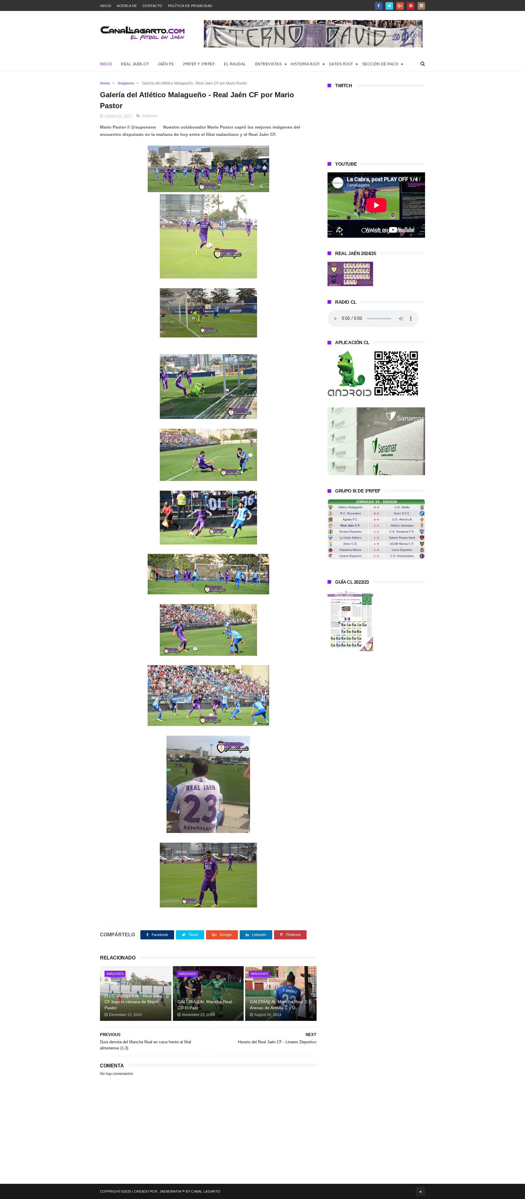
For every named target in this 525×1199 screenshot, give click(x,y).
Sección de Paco (380, 64)
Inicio (105, 6)
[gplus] (400, 6)
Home (105, 83)
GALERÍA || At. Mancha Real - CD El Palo (206, 1004)
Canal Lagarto (205, 1191)
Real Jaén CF (135, 64)
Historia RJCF (305, 64)
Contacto (152, 6)
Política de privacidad (190, 6)
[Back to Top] (420, 1191)
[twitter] (389, 6)
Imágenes (126, 83)
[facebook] (379, 6)
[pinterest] (410, 6)
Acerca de (127, 6)
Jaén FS (166, 64)
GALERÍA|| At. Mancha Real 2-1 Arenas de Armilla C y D (280, 1004)
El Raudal (235, 64)
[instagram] (421, 6)
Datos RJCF (341, 64)
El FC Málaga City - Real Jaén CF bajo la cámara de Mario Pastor (134, 1001)
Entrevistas (268, 64)
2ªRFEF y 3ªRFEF (199, 64)
